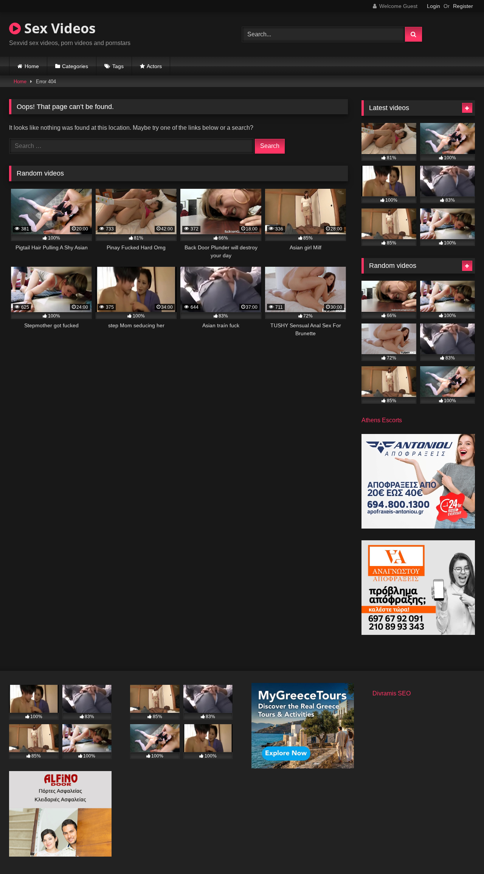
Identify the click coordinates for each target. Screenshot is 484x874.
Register (463, 6)
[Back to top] (460, 851)
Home (32, 66)
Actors (154, 66)
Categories (75, 66)
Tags (118, 66)
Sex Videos (58, 28)
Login (433, 6)
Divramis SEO (391, 693)
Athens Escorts (381, 420)
